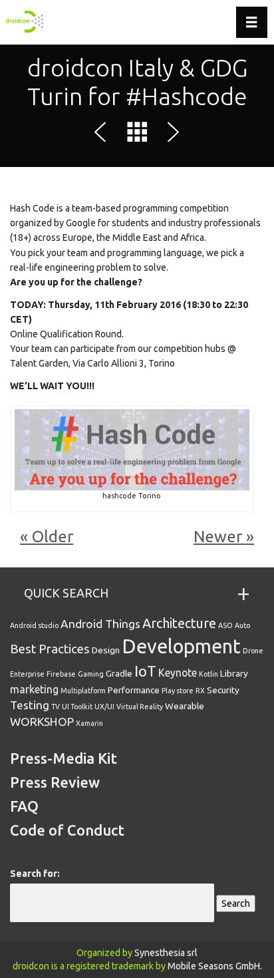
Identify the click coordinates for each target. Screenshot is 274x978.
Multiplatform (83, 691)
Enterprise (27, 674)
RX (200, 691)
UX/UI (104, 707)
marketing (34, 689)
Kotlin (208, 674)
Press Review (55, 782)
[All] (137, 134)
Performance (134, 690)
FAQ (24, 806)
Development (181, 646)
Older (52, 537)
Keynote (177, 673)
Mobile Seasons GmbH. (215, 966)
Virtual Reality (139, 707)
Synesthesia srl (166, 952)
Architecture (179, 623)
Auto (242, 625)
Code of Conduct (67, 830)
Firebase (61, 674)
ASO (225, 625)
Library (234, 673)
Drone (253, 651)
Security (223, 690)
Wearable (184, 706)
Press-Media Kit (63, 758)
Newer (218, 537)
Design (106, 650)
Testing (29, 705)
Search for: (35, 873)
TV (55, 707)
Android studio (34, 625)
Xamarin (89, 723)
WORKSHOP (42, 721)
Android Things (100, 623)
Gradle (119, 673)
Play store (178, 691)
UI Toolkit (77, 707)
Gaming (91, 674)
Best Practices (50, 648)
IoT (145, 671)
